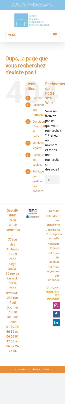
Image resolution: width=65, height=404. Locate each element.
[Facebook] (56, 314)
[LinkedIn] (56, 322)
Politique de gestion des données (38, 181)
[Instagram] (56, 305)
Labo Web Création (40, 369)
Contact (37, 98)
